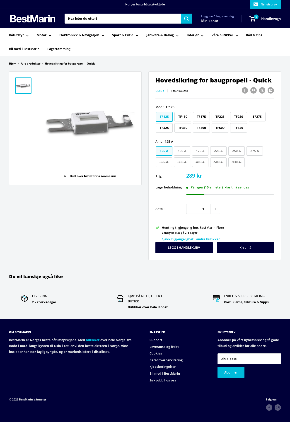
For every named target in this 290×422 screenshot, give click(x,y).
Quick (159, 91)
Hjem (12, 63)
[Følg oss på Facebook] (269, 407)
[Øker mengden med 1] (215, 209)
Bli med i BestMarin (24, 49)
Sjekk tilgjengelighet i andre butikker (191, 239)
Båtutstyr (16, 35)
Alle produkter (30, 63)
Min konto (209, 21)
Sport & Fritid (122, 35)
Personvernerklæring (166, 360)
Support (156, 340)
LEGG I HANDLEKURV (184, 247)
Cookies (156, 353)
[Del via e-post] (271, 90)
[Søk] (186, 19)
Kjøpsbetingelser (163, 366)
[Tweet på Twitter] (262, 90)
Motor (41, 35)
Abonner (231, 372)
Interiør (193, 35)
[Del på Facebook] (245, 90)
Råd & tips (254, 35)
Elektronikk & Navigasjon (79, 35)
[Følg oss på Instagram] (278, 407)
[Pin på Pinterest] (253, 90)
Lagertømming (58, 49)
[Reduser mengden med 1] (191, 209)
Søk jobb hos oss (163, 380)
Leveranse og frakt (164, 347)
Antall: (160, 209)
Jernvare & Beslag (160, 35)
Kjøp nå (245, 247)
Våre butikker (222, 35)
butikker (92, 340)
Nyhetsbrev (269, 4)
